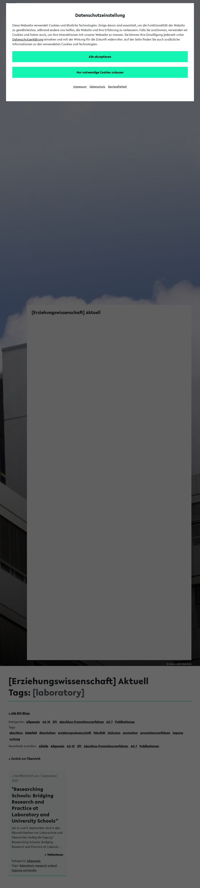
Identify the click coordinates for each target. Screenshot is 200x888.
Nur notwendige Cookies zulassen (100, 72)
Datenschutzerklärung (27, 39)
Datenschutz (97, 87)
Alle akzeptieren (100, 56)
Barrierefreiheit (117, 87)
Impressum (80, 87)
